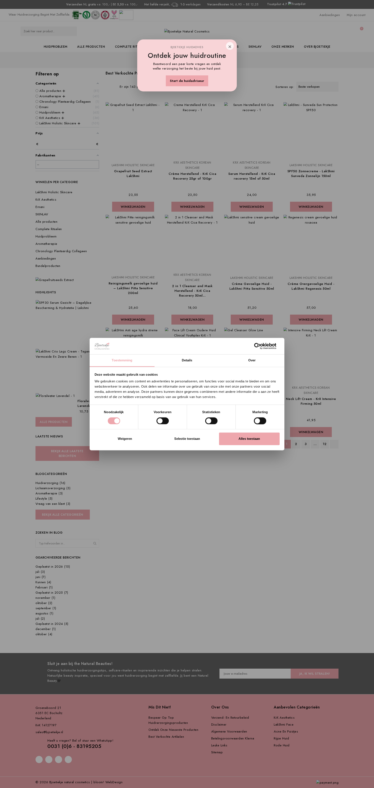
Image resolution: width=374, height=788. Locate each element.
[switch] (162, 420)
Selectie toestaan (187, 439)
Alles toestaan (249, 439)
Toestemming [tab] (122, 360)
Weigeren (125, 439)
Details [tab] (187, 360)
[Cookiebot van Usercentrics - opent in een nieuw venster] (261, 346)
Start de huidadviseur (187, 80)
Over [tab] (252, 360)
